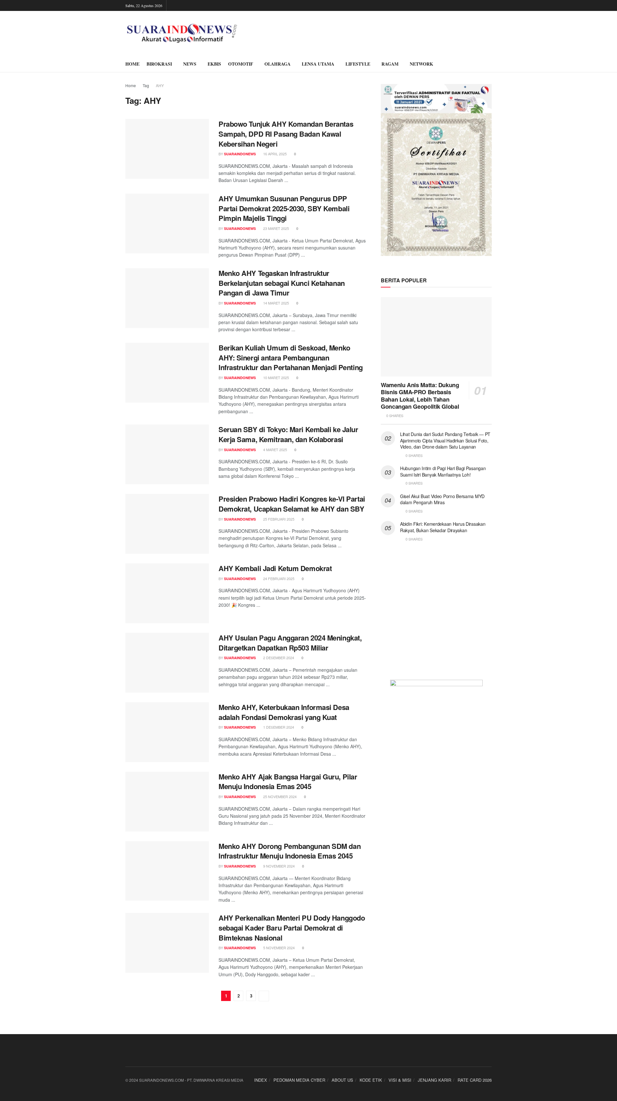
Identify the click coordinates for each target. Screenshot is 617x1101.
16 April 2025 (274, 153)
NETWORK (421, 63)
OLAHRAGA (277, 63)
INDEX (260, 1080)
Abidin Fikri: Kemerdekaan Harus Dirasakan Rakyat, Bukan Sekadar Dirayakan (443, 527)
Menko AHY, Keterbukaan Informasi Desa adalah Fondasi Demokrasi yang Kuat (284, 712)
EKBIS (214, 63)
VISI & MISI (400, 1080)
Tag (146, 85)
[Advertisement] (436, 615)
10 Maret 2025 (275, 377)
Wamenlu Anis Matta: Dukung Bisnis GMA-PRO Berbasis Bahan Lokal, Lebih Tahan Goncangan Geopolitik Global (420, 396)
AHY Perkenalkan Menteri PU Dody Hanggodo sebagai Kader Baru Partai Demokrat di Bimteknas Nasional (292, 928)
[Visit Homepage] (182, 33)
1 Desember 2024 (278, 727)
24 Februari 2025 (278, 578)
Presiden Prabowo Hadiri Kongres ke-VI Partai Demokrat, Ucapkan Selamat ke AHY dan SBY (292, 504)
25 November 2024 (279, 796)
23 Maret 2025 (275, 228)
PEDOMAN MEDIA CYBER (299, 1080)
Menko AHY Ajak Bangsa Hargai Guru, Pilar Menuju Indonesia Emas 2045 (288, 781)
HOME (132, 63)
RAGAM (389, 63)
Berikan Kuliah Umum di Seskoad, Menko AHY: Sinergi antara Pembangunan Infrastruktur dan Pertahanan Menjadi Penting (291, 357)
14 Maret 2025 (275, 302)
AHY (160, 85)
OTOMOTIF (240, 63)
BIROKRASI (159, 63)
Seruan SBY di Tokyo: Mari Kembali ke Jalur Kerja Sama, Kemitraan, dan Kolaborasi (288, 434)
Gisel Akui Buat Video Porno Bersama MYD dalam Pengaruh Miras (442, 499)
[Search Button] (489, 64)
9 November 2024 (278, 866)
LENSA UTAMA (318, 63)
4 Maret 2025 (274, 449)
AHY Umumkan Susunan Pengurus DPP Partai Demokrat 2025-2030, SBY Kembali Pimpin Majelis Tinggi (284, 208)
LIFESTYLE (357, 63)
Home (130, 85)
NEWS (189, 63)
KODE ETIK (371, 1080)
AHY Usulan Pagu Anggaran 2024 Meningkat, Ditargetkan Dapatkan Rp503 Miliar (290, 642)
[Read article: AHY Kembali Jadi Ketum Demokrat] (167, 593)
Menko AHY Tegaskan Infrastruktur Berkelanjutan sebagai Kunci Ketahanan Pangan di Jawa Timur (282, 283)
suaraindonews (240, 153)
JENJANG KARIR (434, 1080)
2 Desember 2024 (278, 657)
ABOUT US (342, 1080)
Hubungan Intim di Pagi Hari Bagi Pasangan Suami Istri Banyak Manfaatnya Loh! (443, 471)
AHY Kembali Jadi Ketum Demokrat (275, 568)
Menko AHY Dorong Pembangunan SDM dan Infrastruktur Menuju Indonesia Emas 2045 (290, 851)
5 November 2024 (278, 947)
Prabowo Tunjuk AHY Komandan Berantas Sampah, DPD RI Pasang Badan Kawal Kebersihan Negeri (286, 134)
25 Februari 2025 (278, 519)
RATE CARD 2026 (475, 1080)
